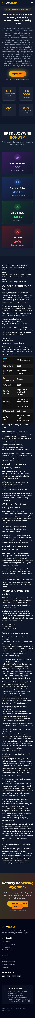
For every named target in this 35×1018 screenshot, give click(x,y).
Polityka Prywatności (8, 964)
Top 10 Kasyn (6, 941)
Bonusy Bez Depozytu (9, 944)
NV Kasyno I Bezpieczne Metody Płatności (17, 275)
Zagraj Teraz (17, 74)
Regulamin (5, 967)
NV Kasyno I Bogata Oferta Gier (13, 268)
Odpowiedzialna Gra (8, 961)
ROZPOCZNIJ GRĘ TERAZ (19, 905)
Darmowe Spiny (7, 947)
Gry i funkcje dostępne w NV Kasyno (15, 265)
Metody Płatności (7, 950)
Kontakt (4, 959)
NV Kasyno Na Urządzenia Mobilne (15, 282)
